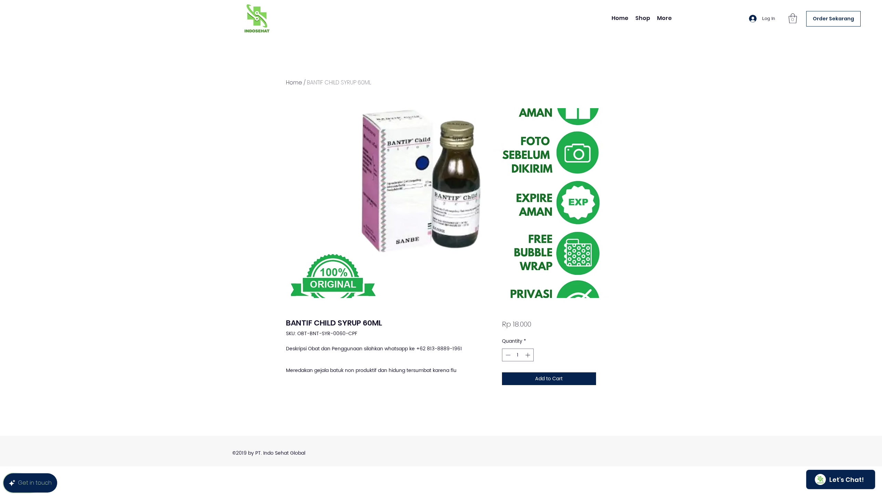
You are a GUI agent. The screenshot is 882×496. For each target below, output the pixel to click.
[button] (793, 18)
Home (294, 82)
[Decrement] (507, 355)
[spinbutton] (518, 355)
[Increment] (528, 355)
